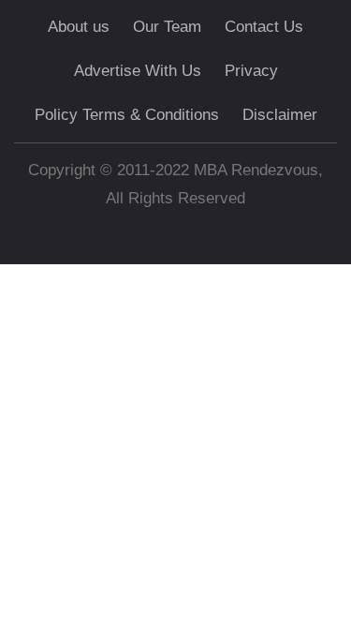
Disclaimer (279, 115)
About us (79, 27)
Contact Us (264, 27)
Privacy (251, 71)
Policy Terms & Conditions (127, 115)
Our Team (167, 27)
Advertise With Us (137, 71)
